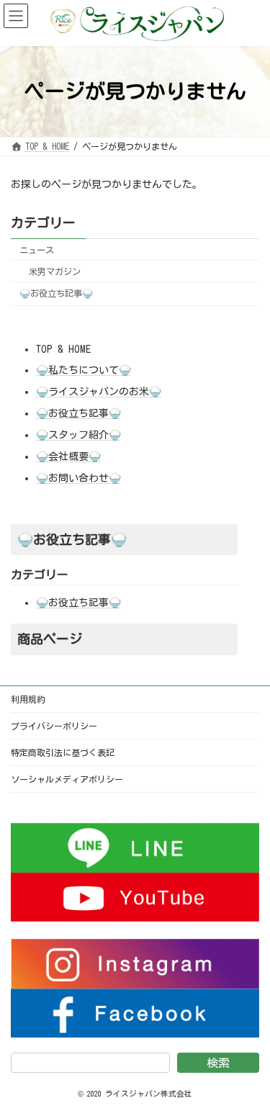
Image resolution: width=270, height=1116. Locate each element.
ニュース (36, 250)
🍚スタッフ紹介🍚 (78, 435)
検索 (218, 1062)
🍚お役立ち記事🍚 (56, 293)
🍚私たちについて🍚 (83, 370)
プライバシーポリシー (54, 725)
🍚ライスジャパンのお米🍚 (98, 392)
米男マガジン (55, 271)
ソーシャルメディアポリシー (67, 779)
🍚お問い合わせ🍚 (78, 478)
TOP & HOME (63, 349)
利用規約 (28, 699)
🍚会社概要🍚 (68, 456)
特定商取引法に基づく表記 (62, 752)
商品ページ (49, 638)
